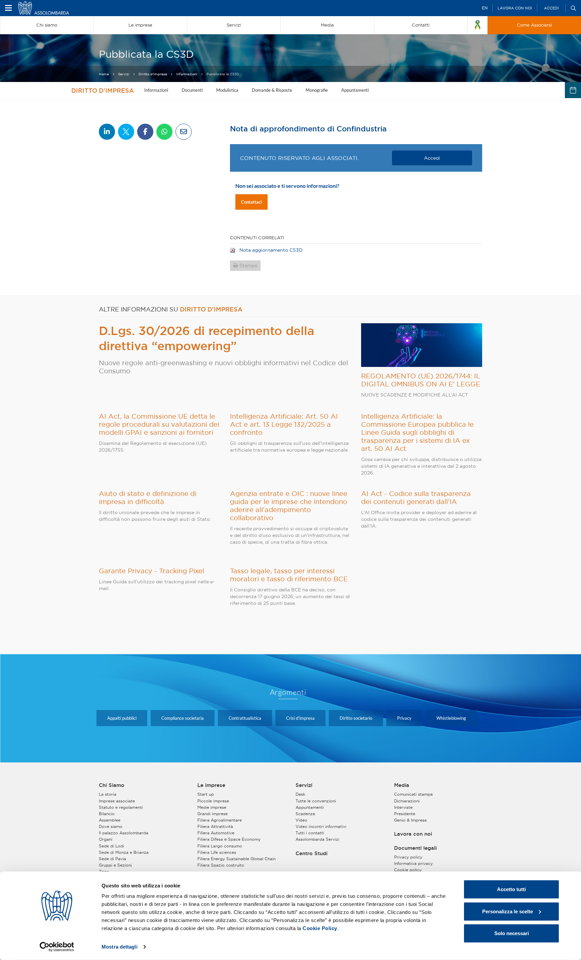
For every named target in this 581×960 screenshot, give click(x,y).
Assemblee (109, 820)
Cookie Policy (320, 928)
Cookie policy (408, 870)
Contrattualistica (245, 718)
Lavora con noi (515, 8)
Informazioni (186, 74)
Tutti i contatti (310, 833)
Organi (105, 839)
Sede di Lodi (111, 846)
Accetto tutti (511, 889)
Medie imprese (211, 807)
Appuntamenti (355, 90)
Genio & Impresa (410, 820)
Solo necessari (511, 933)
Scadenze (305, 813)
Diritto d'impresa (153, 74)
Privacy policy (408, 857)
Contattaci (251, 202)
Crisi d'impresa (300, 718)
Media (401, 785)
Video (301, 820)
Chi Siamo (111, 785)
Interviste (403, 807)
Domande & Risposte (272, 90)
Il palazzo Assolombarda (123, 833)
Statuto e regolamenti (121, 807)
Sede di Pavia (112, 859)
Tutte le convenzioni (316, 801)
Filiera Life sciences (216, 852)
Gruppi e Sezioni (115, 865)
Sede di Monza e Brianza (124, 852)
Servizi (123, 74)
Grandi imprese (212, 813)
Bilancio (107, 813)
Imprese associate (117, 801)
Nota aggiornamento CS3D (271, 250)
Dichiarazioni (407, 801)
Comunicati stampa (413, 794)
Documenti (192, 90)
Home (104, 74)
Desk (300, 794)
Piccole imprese (213, 801)
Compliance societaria (182, 718)
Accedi (551, 8)
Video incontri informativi (321, 826)
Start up (205, 794)
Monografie (317, 90)
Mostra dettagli (120, 947)
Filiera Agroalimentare (219, 820)
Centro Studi (311, 853)
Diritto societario (356, 718)
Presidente (404, 813)
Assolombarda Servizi (317, 839)
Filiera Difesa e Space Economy (229, 839)
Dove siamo (110, 826)
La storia (107, 794)
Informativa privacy (413, 863)
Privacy (404, 718)
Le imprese (211, 785)
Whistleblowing (451, 718)
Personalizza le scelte (507, 911)
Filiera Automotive (215, 833)
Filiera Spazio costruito (220, 865)
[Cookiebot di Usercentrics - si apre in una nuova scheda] (57, 947)
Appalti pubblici (122, 718)
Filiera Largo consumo (219, 846)
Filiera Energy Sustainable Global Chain (236, 859)
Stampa (248, 265)
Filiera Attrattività (215, 826)
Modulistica (227, 90)
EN (485, 8)
